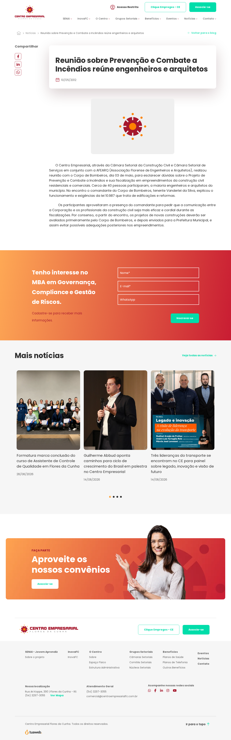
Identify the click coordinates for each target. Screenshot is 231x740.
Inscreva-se (184, 318)
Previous (12, 434)
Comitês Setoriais (140, 662)
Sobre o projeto (34, 657)
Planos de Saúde (173, 657)
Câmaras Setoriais (140, 657)
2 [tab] (114, 497)
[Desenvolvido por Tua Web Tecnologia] (33, 731)
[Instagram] (167, 691)
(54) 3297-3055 (35, 695)
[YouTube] (174, 691)
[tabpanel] (48, 423)
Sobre (92, 657)
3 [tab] (117, 497)
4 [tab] (121, 497)
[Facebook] (18, 56)
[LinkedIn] (18, 64)
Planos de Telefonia (175, 662)
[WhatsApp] (18, 72)
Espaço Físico (97, 662)
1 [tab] (110, 497)
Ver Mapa (57, 695)
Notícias (31, 33)
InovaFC (73, 657)
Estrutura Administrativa (104, 667)
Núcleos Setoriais (140, 667)
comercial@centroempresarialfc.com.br (112, 696)
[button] (70, 19)
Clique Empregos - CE (165, 7)
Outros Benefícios (174, 667)
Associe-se (202, 7)
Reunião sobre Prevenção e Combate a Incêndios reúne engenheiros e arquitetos (92, 33)
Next (219, 434)
